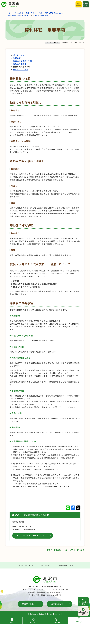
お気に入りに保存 (83, 613)
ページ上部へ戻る (83, 603)
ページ (79, 622)
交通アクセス (28, 604)
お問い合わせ (57, 604)
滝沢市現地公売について (54, 13)
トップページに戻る (76, 550)
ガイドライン (18, 55)
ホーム (8, 13)
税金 (40, 13)
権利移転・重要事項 (40, 15)
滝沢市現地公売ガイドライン (19, 15)
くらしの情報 (18, 13)
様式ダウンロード (20, 69)
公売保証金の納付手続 (22, 61)
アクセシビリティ (65, 565)
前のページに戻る (54, 550)
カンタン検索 (56, 622)
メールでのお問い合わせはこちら (32, 535)
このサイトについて (25, 565)
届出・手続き (31, 13)
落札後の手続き (19, 63)
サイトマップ (46, 565)
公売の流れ (17, 58)
